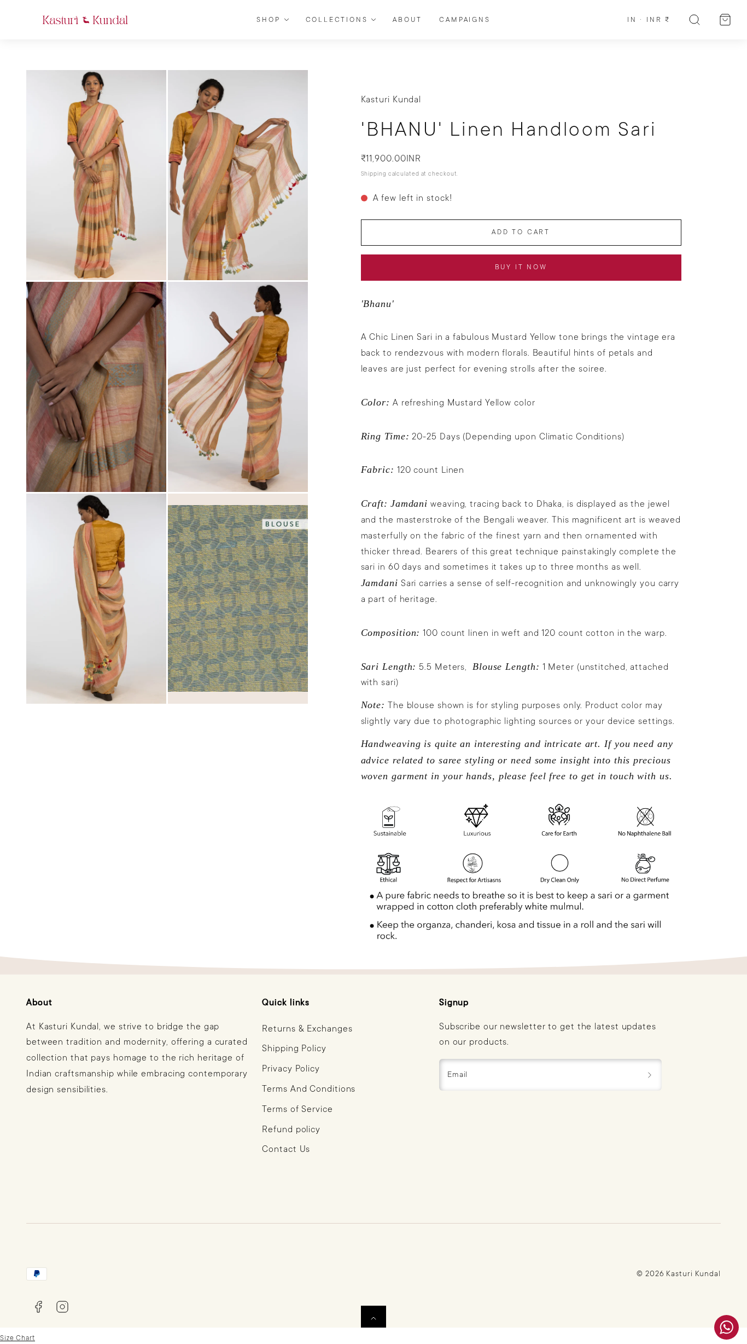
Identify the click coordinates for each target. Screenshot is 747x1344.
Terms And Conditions (308, 1089)
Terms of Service (297, 1109)
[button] (694, 20)
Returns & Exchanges (307, 1029)
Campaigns (464, 20)
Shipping (374, 174)
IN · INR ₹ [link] (648, 20)
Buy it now (521, 267)
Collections (337, 20)
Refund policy (291, 1129)
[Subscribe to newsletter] (650, 1075)
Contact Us (286, 1149)
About (407, 20)
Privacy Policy (291, 1069)
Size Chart (17, 1338)
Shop (268, 20)
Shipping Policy (294, 1048)
